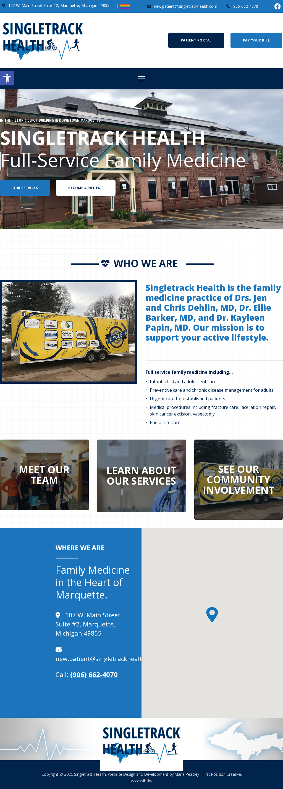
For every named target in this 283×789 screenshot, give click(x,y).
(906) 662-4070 (94, 674)
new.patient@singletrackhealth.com (107, 658)
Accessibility (141, 780)
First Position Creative (222, 774)
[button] (7, 78)
